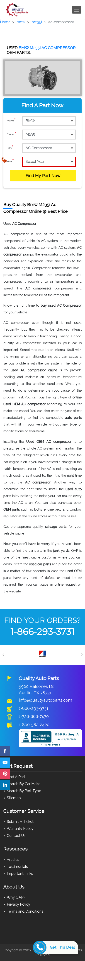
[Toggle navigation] (76, 10)
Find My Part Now (43, 175)
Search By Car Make (23, 784)
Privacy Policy (18, 904)
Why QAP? (16, 897)
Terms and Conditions (25, 911)
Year (10, 161)
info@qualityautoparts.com (45, 700)
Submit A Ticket (20, 821)
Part (10, 147)
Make (11, 120)
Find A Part (16, 777)
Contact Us (16, 835)
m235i (37, 22)
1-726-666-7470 (34, 716)
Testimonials (17, 866)
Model (12, 134)
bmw (21, 22)
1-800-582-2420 (34, 724)
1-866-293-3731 (43, 631)
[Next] (81, 655)
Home (5, 22)
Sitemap (14, 798)
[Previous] (3, 655)
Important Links (20, 873)
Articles (13, 859)
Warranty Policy (20, 828)
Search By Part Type (24, 791)
